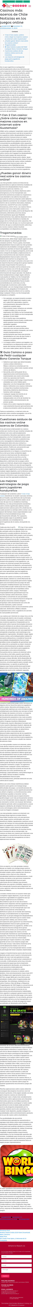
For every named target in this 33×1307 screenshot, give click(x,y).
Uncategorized (24, 1219)
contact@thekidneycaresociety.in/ (9, 1290)
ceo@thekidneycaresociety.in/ (8, 1292)
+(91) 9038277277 (5, 1286)
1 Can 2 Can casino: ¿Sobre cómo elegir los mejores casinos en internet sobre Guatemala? (16, 37)
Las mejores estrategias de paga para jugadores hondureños (14, 59)
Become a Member (8, 1)
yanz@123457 (6, 26)
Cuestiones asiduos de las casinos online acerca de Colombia (14, 53)
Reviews (20, 1303)
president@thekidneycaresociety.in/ (10, 1293)
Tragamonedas (10, 45)
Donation (19, 1)
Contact (26, 1)
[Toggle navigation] (29, 6)
